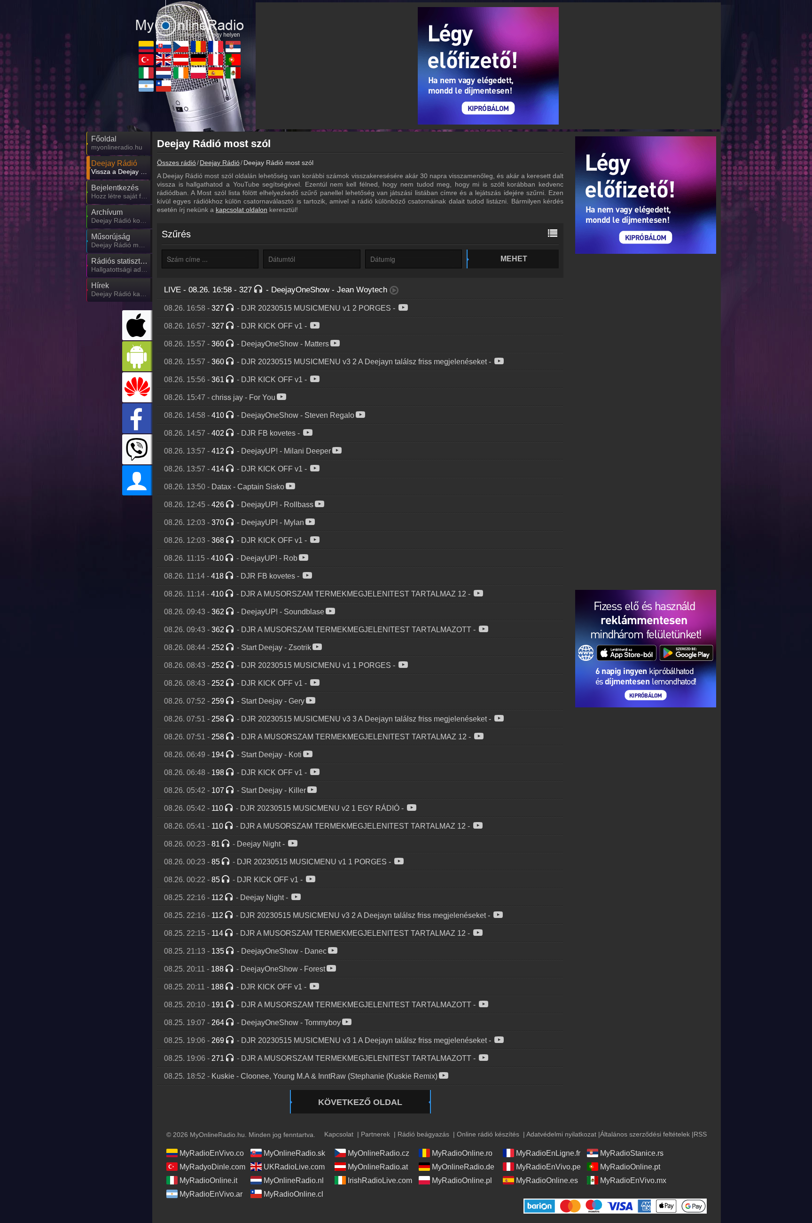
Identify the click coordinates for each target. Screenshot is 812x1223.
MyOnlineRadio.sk (294, 1153)
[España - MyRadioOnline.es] (215, 72)
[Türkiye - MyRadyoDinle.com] (146, 59)
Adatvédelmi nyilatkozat (561, 1134)
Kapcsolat (338, 1134)
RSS (700, 1134)
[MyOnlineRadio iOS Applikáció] (137, 325)
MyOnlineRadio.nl (294, 1180)
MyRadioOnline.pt (630, 1167)
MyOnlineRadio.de (463, 1167)
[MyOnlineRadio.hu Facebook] (137, 418)
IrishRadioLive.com (380, 1180)
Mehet (513, 259)
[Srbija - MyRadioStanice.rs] (233, 46)
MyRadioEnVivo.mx (633, 1180)
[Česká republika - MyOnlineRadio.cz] (180, 46)
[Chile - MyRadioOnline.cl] (163, 86)
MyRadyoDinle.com (212, 1167)
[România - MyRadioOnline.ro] (198, 46)
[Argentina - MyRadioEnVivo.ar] (146, 86)
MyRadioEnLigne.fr (548, 1153)
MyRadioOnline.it (208, 1180)
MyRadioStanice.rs (632, 1153)
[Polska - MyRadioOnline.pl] (198, 72)
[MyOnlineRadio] (190, 18)
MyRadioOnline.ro (462, 1153)
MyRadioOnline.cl (293, 1194)
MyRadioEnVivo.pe (548, 1167)
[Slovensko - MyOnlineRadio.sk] (163, 46)
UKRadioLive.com (294, 1167)
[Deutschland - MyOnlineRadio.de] (198, 59)
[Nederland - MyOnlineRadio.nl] (163, 72)
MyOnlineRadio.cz (378, 1153)
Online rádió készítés (488, 1134)
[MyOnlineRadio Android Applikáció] (137, 356)
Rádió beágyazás (423, 1134)
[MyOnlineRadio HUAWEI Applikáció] (137, 387)
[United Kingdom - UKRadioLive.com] (163, 59)
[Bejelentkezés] (137, 480)
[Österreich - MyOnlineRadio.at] (180, 59)
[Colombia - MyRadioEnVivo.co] (146, 46)
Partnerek (375, 1134)
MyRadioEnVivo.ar (211, 1194)
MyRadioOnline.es (547, 1180)
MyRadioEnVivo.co (212, 1153)
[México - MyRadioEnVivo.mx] (233, 72)
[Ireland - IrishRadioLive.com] (180, 72)
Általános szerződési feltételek (645, 1134)
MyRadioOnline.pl (462, 1180)
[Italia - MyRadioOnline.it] (146, 72)
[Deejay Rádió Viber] (137, 449)
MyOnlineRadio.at (378, 1167)
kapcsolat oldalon (241, 209)
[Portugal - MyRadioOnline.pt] (233, 59)
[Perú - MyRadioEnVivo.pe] (215, 59)
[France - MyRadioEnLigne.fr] (215, 46)
